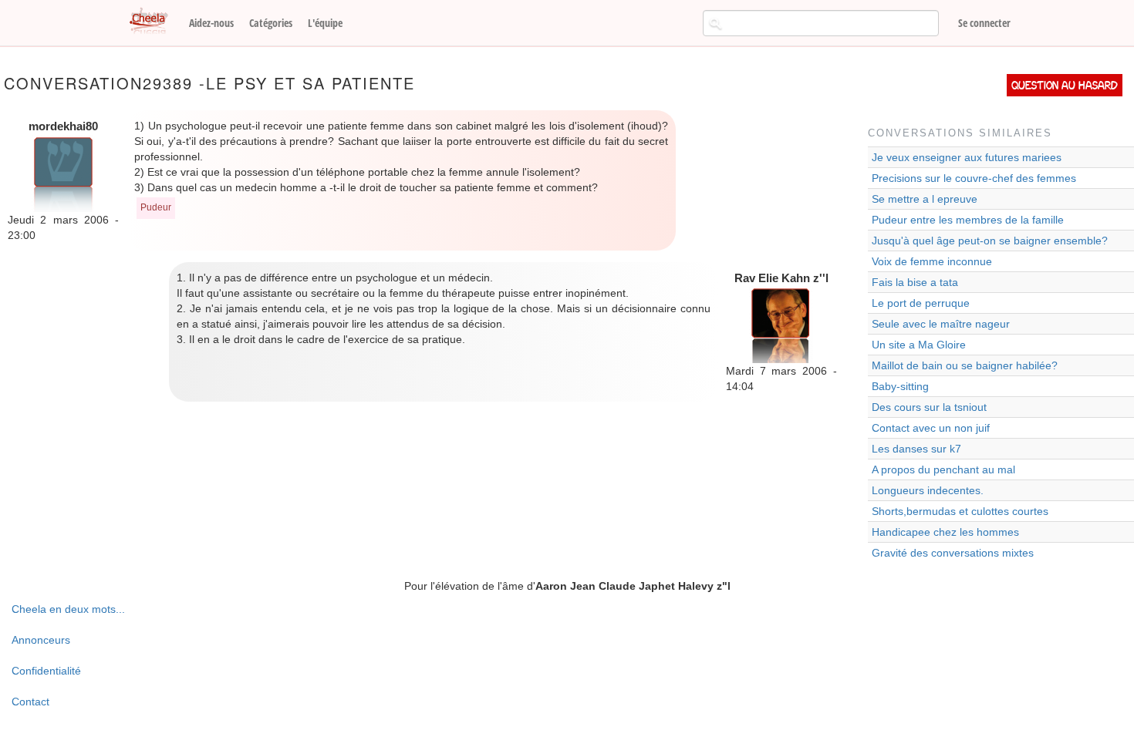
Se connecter (984, 22)
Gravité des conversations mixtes (953, 553)
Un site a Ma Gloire (919, 344)
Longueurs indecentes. (928, 490)
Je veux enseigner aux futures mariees (966, 157)
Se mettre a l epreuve (924, 199)
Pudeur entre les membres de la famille (968, 220)
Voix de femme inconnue (932, 261)
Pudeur (155, 207)
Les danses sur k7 (916, 449)
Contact (30, 701)
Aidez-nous (211, 22)
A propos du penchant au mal (943, 469)
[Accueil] (154, 21)
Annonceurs (41, 640)
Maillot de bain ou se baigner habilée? (965, 365)
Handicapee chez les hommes (945, 532)
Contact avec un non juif (931, 428)
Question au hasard (1064, 85)
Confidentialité (46, 671)
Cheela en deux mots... (68, 609)
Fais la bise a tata (915, 282)
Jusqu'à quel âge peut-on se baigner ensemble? (990, 240)
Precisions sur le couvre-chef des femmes (974, 178)
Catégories (270, 22)
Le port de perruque (921, 303)
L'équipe (325, 22)
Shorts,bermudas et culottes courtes (960, 511)
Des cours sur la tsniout (929, 407)
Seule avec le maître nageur (941, 324)
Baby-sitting (900, 386)
